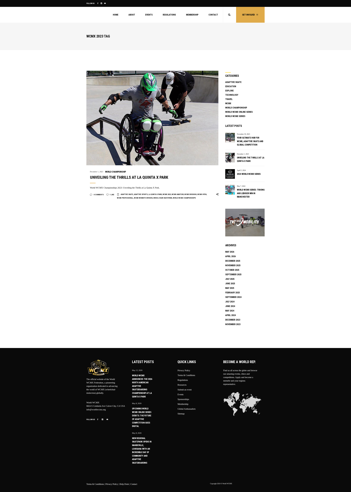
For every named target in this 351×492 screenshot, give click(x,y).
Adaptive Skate (127, 194)
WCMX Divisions (190, 194)
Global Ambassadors (187, 409)
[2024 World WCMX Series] (230, 174)
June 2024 (230, 306)
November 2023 (232, 324)
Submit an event (185, 389)
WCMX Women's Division (143, 198)
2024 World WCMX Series (249, 174)
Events (180, 394)
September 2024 (233, 297)
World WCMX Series (235, 116)
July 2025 (229, 279)
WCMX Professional (125, 198)
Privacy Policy (184, 370)
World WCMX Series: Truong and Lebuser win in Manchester (251, 193)
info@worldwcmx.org (96, 409)
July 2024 (229, 301)
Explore (229, 90)
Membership (183, 404)
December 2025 (232, 261)
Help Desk (124, 484)
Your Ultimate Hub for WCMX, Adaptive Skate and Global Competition (250, 141)
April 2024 (230, 315)
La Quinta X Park (155, 194)
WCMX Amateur (178, 194)
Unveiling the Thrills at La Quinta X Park (129, 177)
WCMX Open (201, 194)
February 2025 (232, 292)
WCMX (228, 103)
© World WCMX (226, 484)
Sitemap (181, 414)
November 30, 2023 (243, 134)
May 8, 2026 (136, 403)
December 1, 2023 (96, 172)
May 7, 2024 (241, 186)
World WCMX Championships (184, 198)
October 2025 (232, 270)
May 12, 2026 (137, 370)
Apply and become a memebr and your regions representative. (238, 380)
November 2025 (232, 265)
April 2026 (230, 256)
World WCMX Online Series (239, 112)
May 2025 (229, 288)
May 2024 (229, 310)
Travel (229, 99)
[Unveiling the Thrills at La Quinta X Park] (152, 118)
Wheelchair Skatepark (162, 198)
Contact (133, 484)
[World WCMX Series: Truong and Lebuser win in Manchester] (230, 190)
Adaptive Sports (141, 194)
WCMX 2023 (167, 194)
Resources (182, 385)
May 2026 (229, 252)
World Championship (115, 171)
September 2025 (233, 274)
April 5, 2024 (241, 170)
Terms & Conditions (186, 375)
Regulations (183, 380)
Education (230, 86)
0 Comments (98, 195)
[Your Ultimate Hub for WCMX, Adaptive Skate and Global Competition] (230, 137)
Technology (231, 95)
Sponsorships (183, 399)
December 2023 (232, 319)
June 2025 (230, 283)
